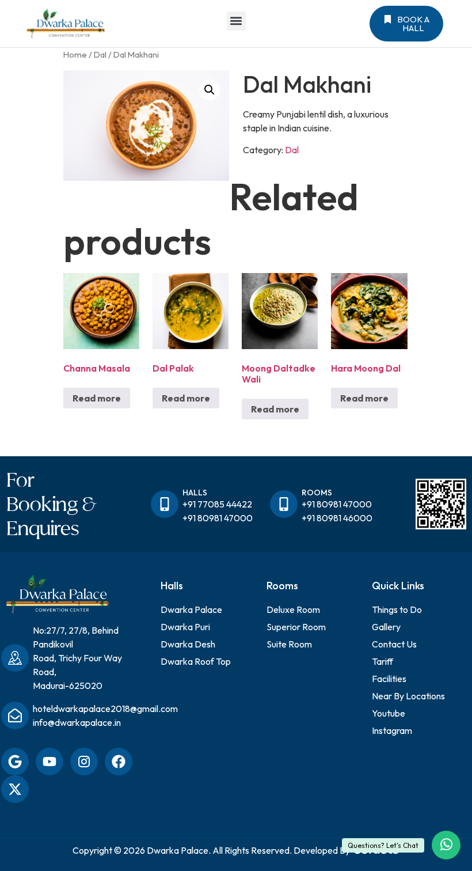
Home (75, 54)
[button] (236, 21)
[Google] (15, 761)
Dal (100, 54)
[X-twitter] (15, 789)
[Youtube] (49, 761)
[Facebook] (118, 761)
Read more (97, 398)
